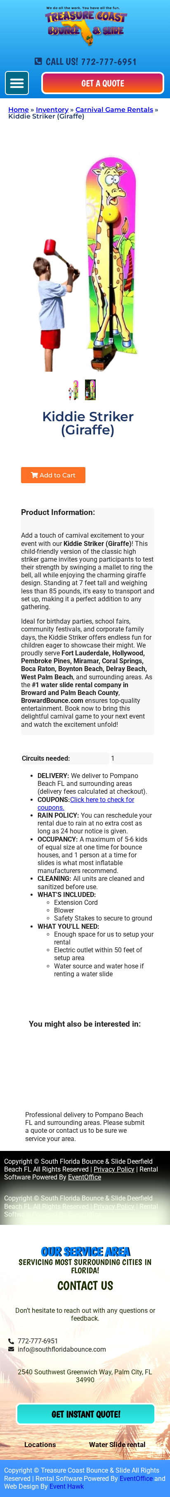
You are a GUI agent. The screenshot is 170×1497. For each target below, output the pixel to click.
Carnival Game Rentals (114, 110)
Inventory (52, 110)
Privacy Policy (114, 1169)
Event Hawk (67, 1486)
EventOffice (84, 1177)
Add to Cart (57, 475)
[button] (17, 83)
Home (18, 110)
